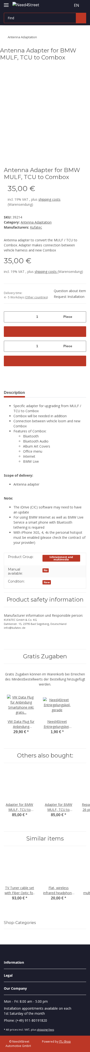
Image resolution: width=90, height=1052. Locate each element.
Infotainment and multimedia (61, 558)
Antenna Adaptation (36, 222)
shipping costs (49, 199)
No (46, 570)
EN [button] (76, 5)
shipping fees (45, 1029)
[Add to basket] (45, 331)
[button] (58, 5)
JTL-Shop (65, 1041)
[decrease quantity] (9, 317)
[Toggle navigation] (6, 3)
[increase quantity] (81, 317)
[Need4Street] (25, 4)
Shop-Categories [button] (20, 922)
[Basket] (66, 5)
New (47, 582)
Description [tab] (14, 393)
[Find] (81, 18)
